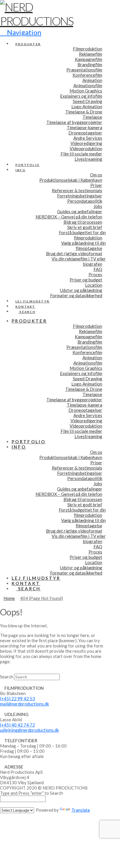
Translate (80, 810)
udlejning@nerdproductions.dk (29, 730)
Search (6, 676)
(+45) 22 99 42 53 (17, 698)
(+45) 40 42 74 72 (17, 724)
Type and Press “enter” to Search (31, 793)
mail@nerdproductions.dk (24, 703)
